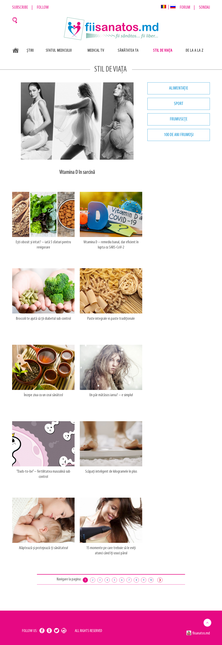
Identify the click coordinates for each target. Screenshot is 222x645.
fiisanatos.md (201, 633)
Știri (30, 50)
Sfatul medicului (59, 50)
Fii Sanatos (111, 29)
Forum (185, 7)
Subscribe (20, 7)
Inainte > (160, 580)
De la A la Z (194, 50)
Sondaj (204, 7)
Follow (43, 7)
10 (151, 580)
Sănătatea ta (128, 50)
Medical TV (95, 50)
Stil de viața (162, 50)
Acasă (15, 50)
